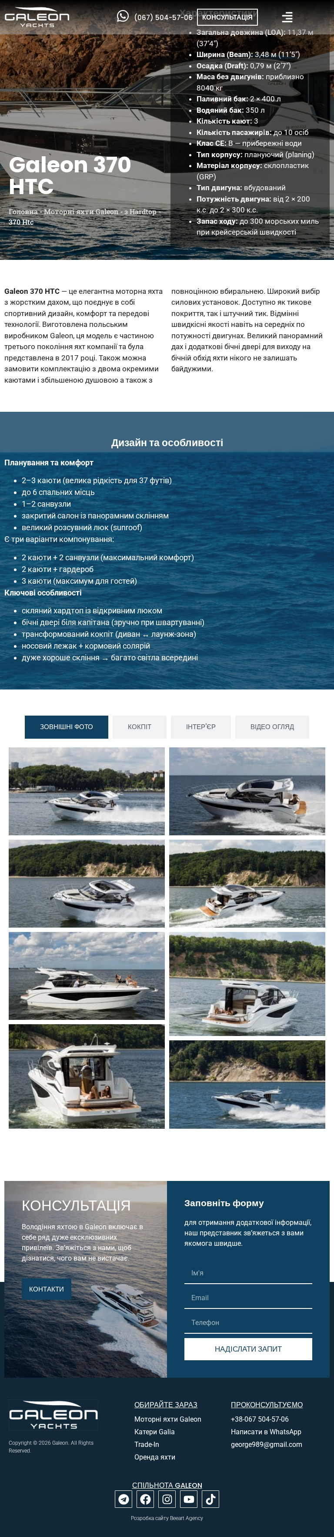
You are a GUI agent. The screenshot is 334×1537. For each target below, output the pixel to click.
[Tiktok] (210, 1499)
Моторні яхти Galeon (81, 211)
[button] (287, 17)
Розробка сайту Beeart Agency (167, 1518)
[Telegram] (123, 1499)
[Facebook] (145, 1499)
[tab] (66, 727)
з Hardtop (140, 211)
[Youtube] (188, 1499)
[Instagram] (167, 1499)
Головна (23, 211)
